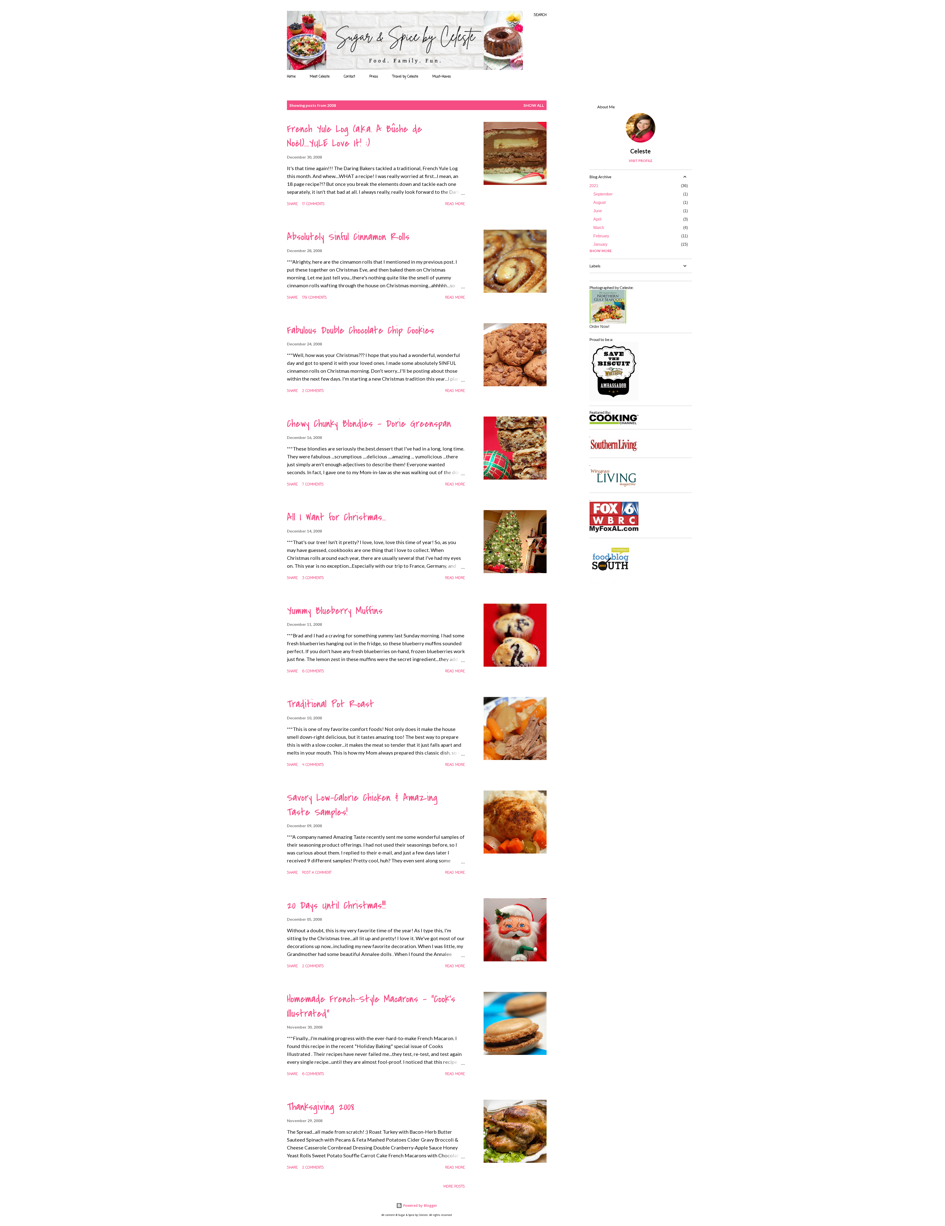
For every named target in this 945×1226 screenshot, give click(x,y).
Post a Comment (316, 872)
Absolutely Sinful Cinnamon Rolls (348, 236)
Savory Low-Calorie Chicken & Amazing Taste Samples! (362, 805)
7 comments (313, 484)
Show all (533, 105)
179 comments (314, 297)
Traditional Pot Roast (330, 704)
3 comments (313, 578)
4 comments (313, 765)
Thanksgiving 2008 (320, 1106)
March (598, 228)
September (603, 194)
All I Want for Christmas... (336, 517)
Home (291, 76)
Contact (349, 76)
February (601, 236)
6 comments (313, 671)
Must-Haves (441, 76)
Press (373, 76)
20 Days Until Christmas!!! (336, 905)
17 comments (313, 204)
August (599, 202)
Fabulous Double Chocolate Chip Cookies (360, 330)
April (597, 219)
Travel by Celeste (405, 76)
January (600, 244)
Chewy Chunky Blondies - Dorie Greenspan (369, 423)
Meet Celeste (320, 76)
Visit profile (640, 161)
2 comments (313, 391)
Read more (455, 204)
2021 (593, 186)
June (597, 211)
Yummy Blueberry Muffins (335, 610)
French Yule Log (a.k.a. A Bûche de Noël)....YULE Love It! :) (354, 136)
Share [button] (292, 204)
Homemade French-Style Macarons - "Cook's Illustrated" (371, 1006)
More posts (454, 1186)
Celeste (640, 151)
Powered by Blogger (419, 1205)
